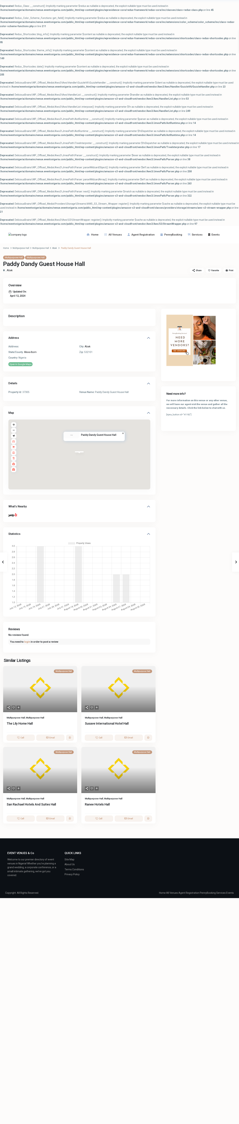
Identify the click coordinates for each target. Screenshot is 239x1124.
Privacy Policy (72, 874)
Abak (54, 248)
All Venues (115, 234)
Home (95, 234)
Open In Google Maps (20, 364)
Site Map (69, 859)
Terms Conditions (74, 869)
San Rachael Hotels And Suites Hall (31, 804)
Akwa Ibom (30, 352)
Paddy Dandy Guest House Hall (99, 435)
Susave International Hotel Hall (107, 723)
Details (12, 383)
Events (216, 234)
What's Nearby (17, 506)
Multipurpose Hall (21, 248)
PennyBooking (173, 234)
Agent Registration (143, 234)
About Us (70, 864)
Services (197, 234)
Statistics (14, 534)
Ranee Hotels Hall (97, 804)
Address (13, 337)
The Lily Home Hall (20, 723)
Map (11, 412)
